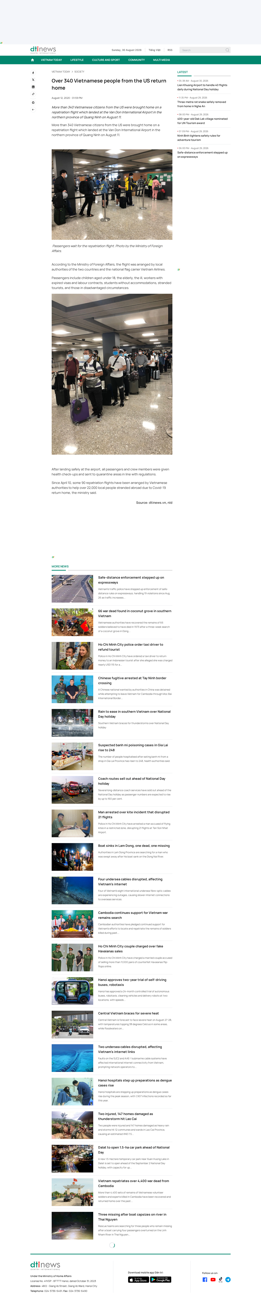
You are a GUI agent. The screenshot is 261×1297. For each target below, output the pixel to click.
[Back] (33, 109)
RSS (170, 49)
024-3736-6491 (53, 1291)
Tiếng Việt (155, 49)
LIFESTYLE (77, 60)
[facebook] (33, 73)
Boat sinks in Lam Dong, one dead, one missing (134, 845)
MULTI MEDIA (161, 60)
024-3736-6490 (78, 1291)
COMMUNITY (136, 60)
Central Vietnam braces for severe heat (128, 1013)
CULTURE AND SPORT (106, 60)
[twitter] (33, 80)
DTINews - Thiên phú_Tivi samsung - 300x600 (204, 169)
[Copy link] (33, 94)
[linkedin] (33, 87)
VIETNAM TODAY (51, 60)
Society (79, 71)
